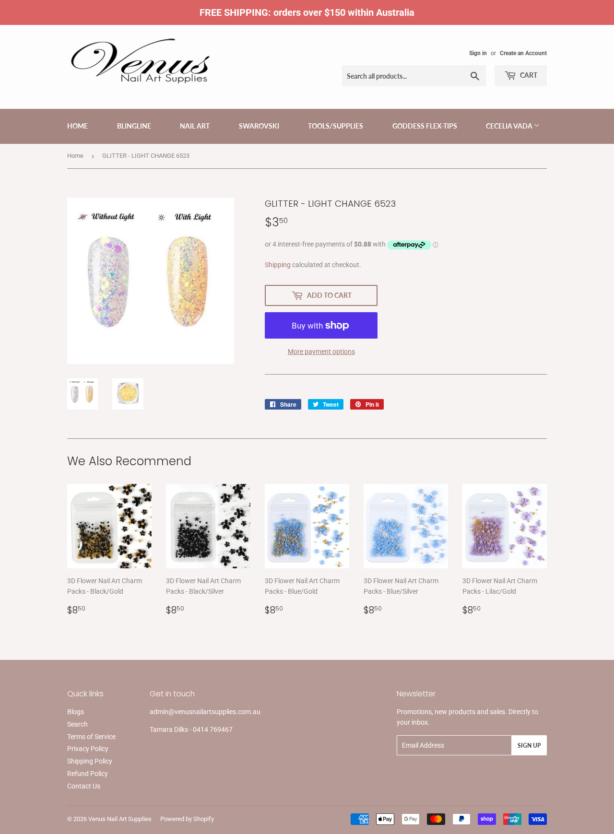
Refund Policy (87, 773)
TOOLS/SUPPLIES (335, 126)
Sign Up (529, 745)
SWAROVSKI (259, 126)
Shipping (278, 265)
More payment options (321, 351)
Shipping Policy (89, 761)
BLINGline (134, 126)
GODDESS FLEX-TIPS (424, 126)
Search (77, 724)
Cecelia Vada (510, 126)
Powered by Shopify (187, 818)
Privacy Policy (87, 748)
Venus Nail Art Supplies (120, 818)
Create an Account (523, 53)
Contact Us (83, 786)
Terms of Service (91, 736)
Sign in (478, 53)
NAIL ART (195, 126)
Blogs (75, 712)
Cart (528, 75)
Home (77, 126)
